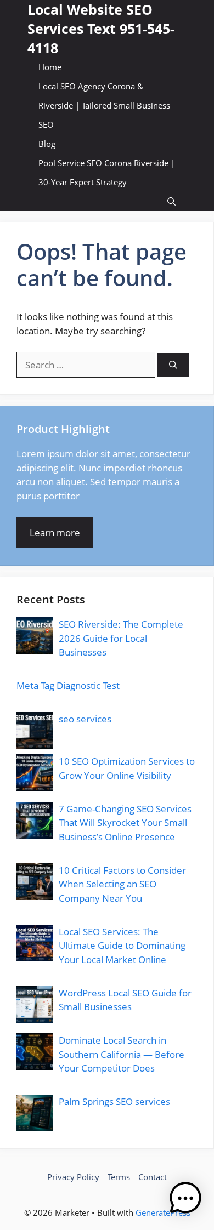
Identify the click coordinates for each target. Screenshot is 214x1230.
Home (49, 66)
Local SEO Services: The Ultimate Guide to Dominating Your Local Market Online (122, 945)
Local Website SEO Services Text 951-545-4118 (100, 28)
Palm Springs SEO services (114, 1101)
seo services (85, 719)
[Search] (173, 365)
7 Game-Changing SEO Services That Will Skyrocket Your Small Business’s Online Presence (125, 822)
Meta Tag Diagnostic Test (68, 685)
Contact (152, 1176)
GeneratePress (163, 1212)
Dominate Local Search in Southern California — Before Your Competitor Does (121, 1054)
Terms (119, 1176)
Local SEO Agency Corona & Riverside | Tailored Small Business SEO (104, 105)
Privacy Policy (73, 1176)
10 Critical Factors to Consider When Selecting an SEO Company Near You (122, 884)
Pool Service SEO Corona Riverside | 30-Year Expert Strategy (106, 172)
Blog (46, 143)
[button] (171, 201)
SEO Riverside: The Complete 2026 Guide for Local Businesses (121, 638)
